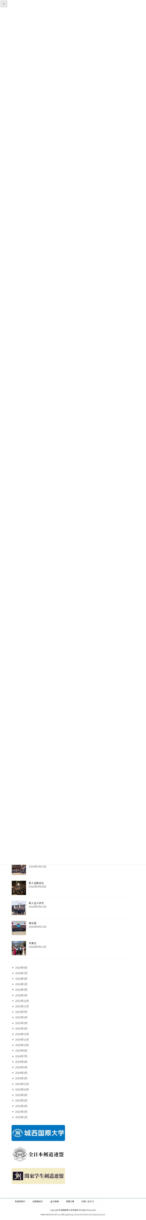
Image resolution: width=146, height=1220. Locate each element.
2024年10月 (22, 1045)
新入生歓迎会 (36, 883)
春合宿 (32, 923)
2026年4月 (21, 989)
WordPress (56, 1214)
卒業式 (32, 943)
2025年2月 (21, 1028)
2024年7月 (21, 1056)
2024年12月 (22, 1033)
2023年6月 (21, 1094)
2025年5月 (21, 1017)
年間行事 (70, 1201)
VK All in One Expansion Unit (93, 1214)
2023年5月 (21, 1100)
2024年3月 (21, 1072)
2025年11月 (22, 1006)
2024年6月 (21, 1061)
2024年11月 (22, 1039)
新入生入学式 (36, 903)
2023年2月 (21, 1111)
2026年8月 (21, 967)
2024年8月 (21, 1050)
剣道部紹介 (20, 1201)
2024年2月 (21, 1078)
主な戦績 (54, 1201)
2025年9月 (21, 1011)
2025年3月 (21, 1022)
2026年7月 (21, 973)
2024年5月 (21, 1067)
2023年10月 (22, 1089)
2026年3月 (21, 995)
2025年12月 (22, 1000)
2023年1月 (21, 1117)
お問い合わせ (87, 1201)
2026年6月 (21, 978)
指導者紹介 (38, 1201)
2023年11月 (22, 1083)
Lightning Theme (72, 1214)
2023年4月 (21, 1106)
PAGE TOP (139, 1180)
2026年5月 (21, 984)
